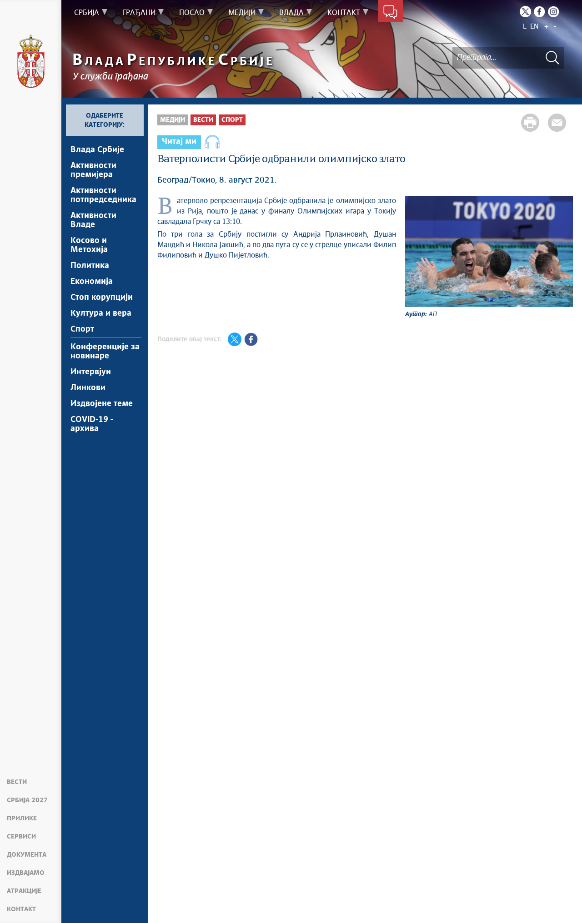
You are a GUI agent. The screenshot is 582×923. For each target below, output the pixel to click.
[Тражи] (552, 57)
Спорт (82, 329)
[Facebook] (539, 11)
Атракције (24, 891)
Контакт (21, 909)
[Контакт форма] (390, 12)
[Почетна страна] (31, 61)
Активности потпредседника (103, 195)
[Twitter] (525, 11)
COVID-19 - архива (91, 424)
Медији (172, 120)
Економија (91, 282)
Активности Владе (93, 220)
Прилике (22, 818)
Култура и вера (100, 313)
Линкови (87, 388)
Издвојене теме (101, 404)
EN (534, 26)
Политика (89, 266)
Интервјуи (90, 372)
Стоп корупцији (101, 297)
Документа (26, 855)
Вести (17, 782)
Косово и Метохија (89, 245)
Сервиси (21, 837)
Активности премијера (93, 170)
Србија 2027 (27, 800)
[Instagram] (553, 11)
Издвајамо (26, 873)
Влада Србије (97, 150)
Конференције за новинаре (105, 351)
